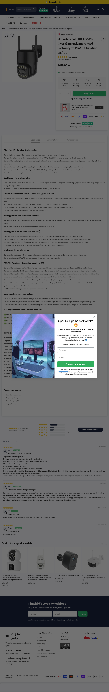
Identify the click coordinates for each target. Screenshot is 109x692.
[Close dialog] (94, 317)
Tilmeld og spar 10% (75, 364)
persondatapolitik (63, 371)
